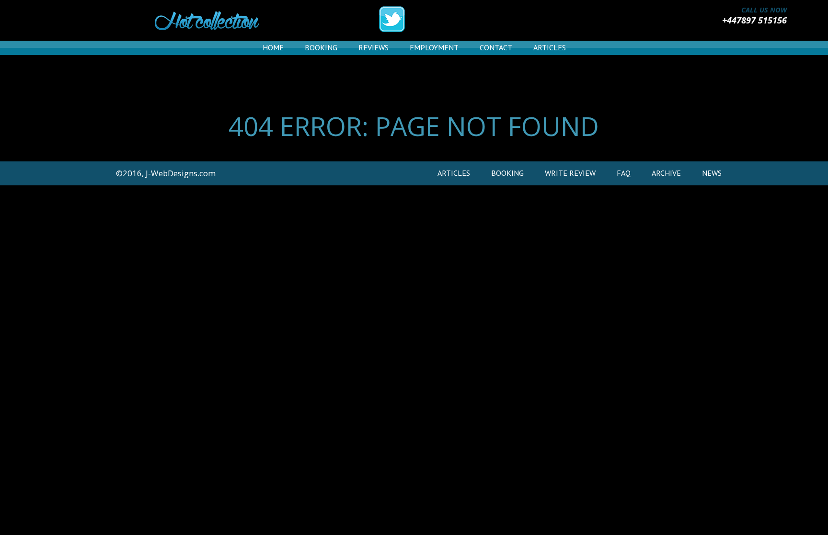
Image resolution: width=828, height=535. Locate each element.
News (712, 173)
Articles (549, 47)
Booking (321, 47)
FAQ (624, 173)
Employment (434, 47)
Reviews (373, 47)
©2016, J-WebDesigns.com (166, 173)
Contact (496, 47)
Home (273, 47)
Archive (666, 173)
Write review (570, 173)
